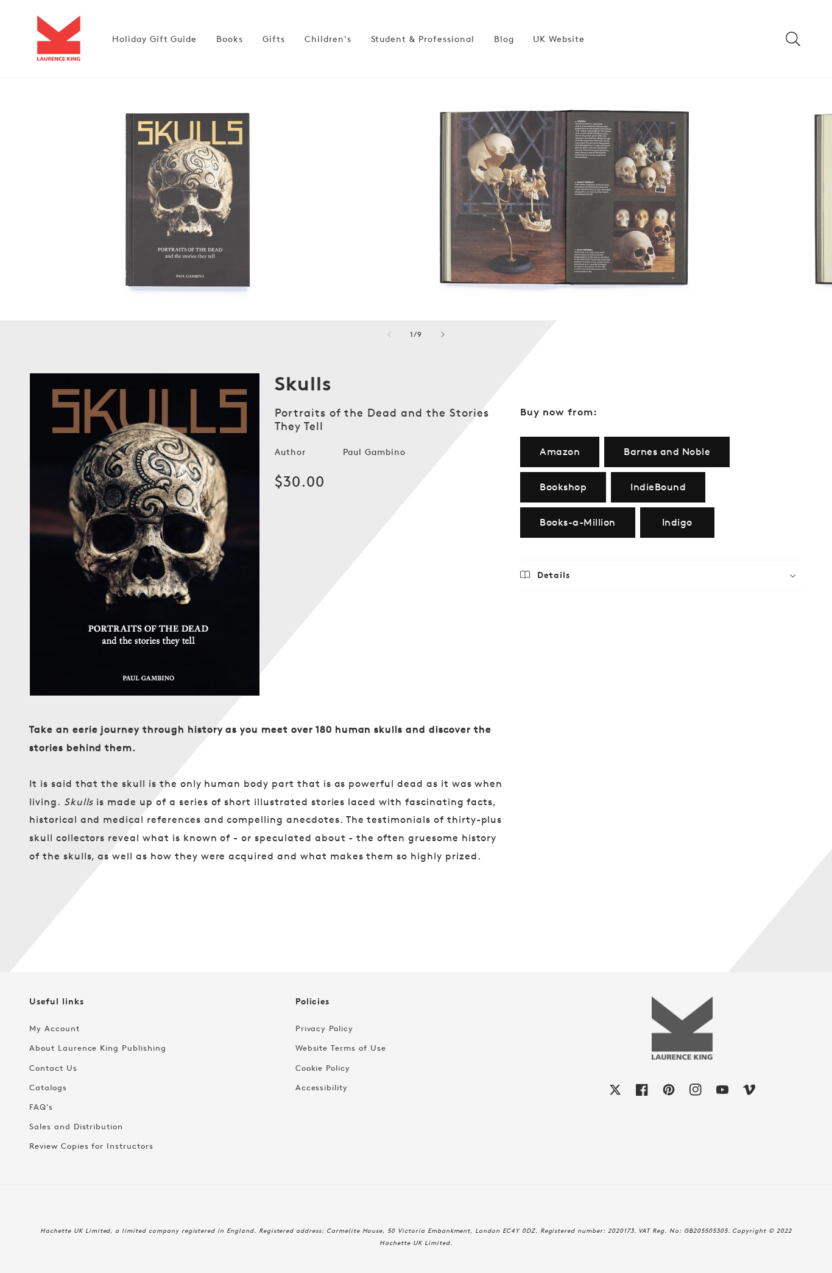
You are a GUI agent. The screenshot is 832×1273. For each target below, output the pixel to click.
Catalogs (48, 1087)
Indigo (677, 522)
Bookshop (563, 487)
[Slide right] (442, 334)
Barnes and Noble (667, 451)
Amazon (560, 451)
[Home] (58, 39)
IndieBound (658, 487)
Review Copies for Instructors (91, 1146)
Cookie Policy (322, 1068)
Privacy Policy (324, 1028)
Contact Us (53, 1068)
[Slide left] (389, 334)
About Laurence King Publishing (97, 1048)
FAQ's (41, 1107)
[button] (793, 39)
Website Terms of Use (340, 1048)
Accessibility (321, 1087)
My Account (54, 1028)
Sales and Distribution (76, 1126)
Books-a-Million (578, 522)
